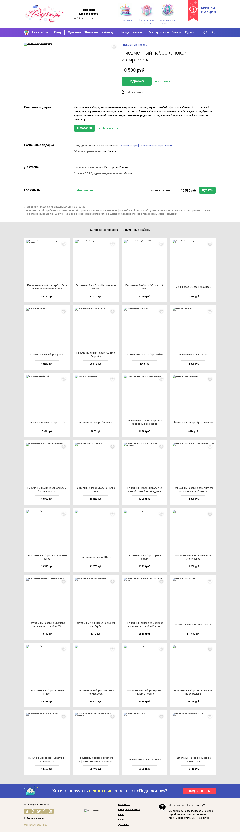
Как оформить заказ (129, 810)
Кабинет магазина (34, 818)
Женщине (91, 32)
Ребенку (107, 32)
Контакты (123, 820)
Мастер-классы (159, 32)
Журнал (189, 32)
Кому (58, 32)
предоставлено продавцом (53, 206)
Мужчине (74, 32)
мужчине (126, 145)
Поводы (125, 32)
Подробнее (136, 81)
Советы (176, 32)
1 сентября (40, 32)
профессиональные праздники (152, 145)
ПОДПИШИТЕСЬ (199, 791)
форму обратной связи (130, 210)
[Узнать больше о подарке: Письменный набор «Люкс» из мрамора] (71, 44)
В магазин (84, 128)
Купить (207, 190)
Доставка (123, 825)
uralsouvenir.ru (164, 81)
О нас (121, 815)
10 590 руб (188, 190)
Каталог (138, 32)
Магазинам (124, 805)
